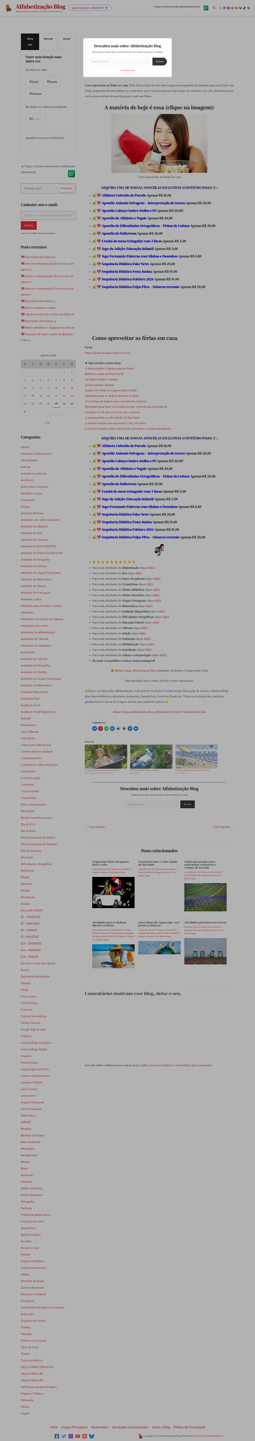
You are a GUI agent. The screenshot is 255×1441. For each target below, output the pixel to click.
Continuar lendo (127, 70)
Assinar (159, 61)
